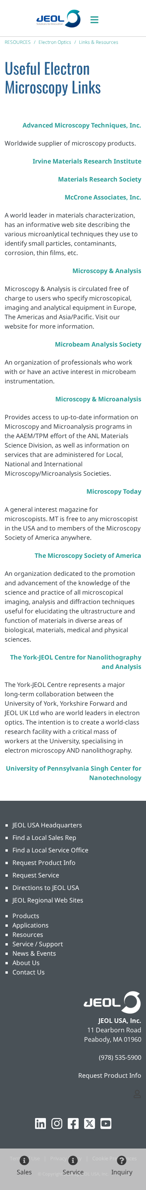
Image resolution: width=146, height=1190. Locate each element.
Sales (24, 1172)
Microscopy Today (113, 491)
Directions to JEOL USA (45, 887)
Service (73, 1172)
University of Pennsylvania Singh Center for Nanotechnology (73, 773)
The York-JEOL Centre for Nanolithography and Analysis (75, 662)
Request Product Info (44, 862)
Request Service (35, 875)
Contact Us (28, 972)
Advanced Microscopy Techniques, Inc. (82, 125)
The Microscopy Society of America (88, 555)
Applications (30, 925)
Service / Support (37, 944)
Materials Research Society (99, 179)
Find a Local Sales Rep (44, 837)
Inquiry (121, 1172)
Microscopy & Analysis (106, 270)
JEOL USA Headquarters (47, 825)
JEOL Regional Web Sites (47, 900)
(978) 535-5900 (120, 1057)
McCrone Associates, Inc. (103, 197)
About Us (26, 962)
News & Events (34, 953)
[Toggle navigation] (98, 18)
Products (25, 915)
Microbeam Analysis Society (98, 344)
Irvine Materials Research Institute (87, 161)
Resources (27, 934)
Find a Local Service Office (50, 850)
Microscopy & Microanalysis (98, 399)
